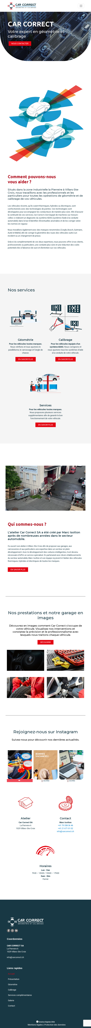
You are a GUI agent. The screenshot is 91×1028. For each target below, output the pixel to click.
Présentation (13, 979)
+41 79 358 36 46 (65, 825)
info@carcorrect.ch (65, 831)
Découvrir (45, 642)
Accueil (11, 974)
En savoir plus (25, 359)
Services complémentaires (20, 995)
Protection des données (55, 1025)
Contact (11, 1006)
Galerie (11, 1000)
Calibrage (12, 990)
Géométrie (12, 984)
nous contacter (19, 43)
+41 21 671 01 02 (65, 828)
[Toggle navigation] (81, 6)
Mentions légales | (36, 1025)
